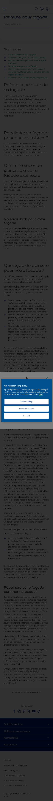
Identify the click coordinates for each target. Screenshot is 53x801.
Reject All (26, 416)
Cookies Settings (26, 402)
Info (40, 394)
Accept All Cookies (26, 409)
